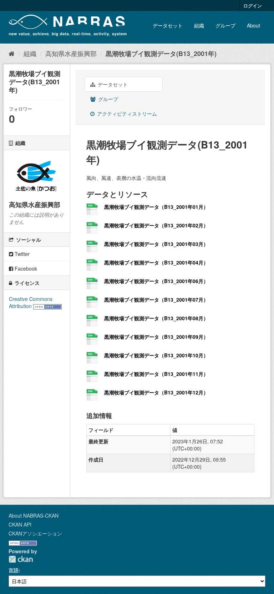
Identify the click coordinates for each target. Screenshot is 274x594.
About (253, 25)
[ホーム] (12, 53)
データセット (168, 25)
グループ (225, 25)
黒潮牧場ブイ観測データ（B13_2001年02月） (156, 225)
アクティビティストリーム (126, 113)
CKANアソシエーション (35, 533)
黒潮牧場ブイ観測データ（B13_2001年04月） (156, 262)
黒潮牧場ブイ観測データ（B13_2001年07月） (156, 299)
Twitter (21, 253)
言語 (14, 570)
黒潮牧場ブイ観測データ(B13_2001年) (161, 53)
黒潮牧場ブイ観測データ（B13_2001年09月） (156, 336)
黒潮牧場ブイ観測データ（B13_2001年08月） (156, 318)
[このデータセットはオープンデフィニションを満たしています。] (47, 305)
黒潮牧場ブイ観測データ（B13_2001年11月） (156, 373)
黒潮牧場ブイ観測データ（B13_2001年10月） (156, 355)
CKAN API (20, 524)
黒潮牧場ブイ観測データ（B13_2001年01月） (156, 206)
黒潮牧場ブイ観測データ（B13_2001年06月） (156, 281)
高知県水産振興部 (71, 53)
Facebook (25, 268)
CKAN (21, 559)
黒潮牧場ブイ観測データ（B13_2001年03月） (156, 243)
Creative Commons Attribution (30, 302)
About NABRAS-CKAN (34, 515)
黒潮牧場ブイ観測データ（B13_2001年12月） (156, 392)
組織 (199, 25)
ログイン (252, 5)
